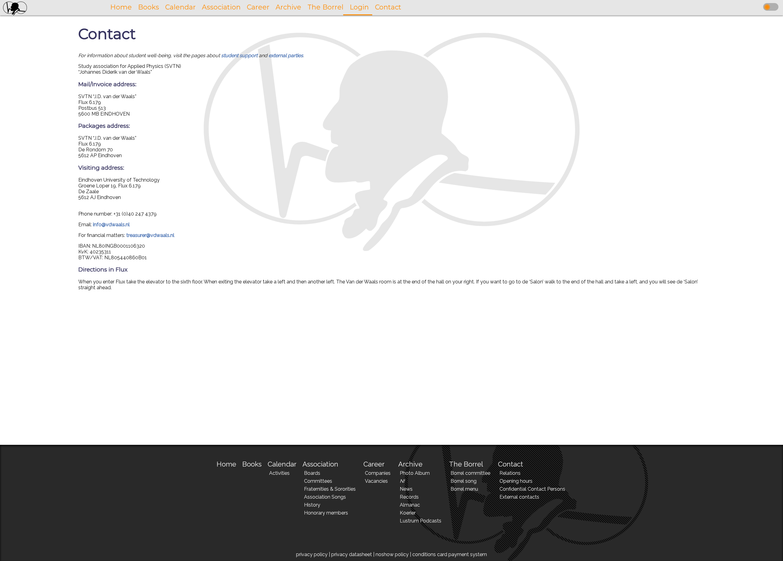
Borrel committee (470, 473)
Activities (279, 473)
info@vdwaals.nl (111, 224)
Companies (378, 473)
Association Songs (325, 497)
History (312, 505)
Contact (510, 464)
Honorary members (326, 513)
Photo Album (415, 473)
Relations (510, 473)
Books (252, 464)
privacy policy (312, 554)
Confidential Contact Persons (532, 489)
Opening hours (516, 481)
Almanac (410, 505)
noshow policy (392, 554)
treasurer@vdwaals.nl (150, 235)
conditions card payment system (449, 554)
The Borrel (466, 464)
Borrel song (464, 481)
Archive (410, 464)
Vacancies (376, 481)
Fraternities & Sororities (330, 489)
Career (373, 464)
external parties (286, 55)
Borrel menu (464, 489)
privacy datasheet (351, 554)
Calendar (282, 464)
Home (226, 464)
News (406, 489)
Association (320, 464)
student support (239, 55)
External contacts (519, 497)
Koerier (408, 513)
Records (409, 497)
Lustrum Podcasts (420, 521)
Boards (312, 473)
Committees (318, 481)
